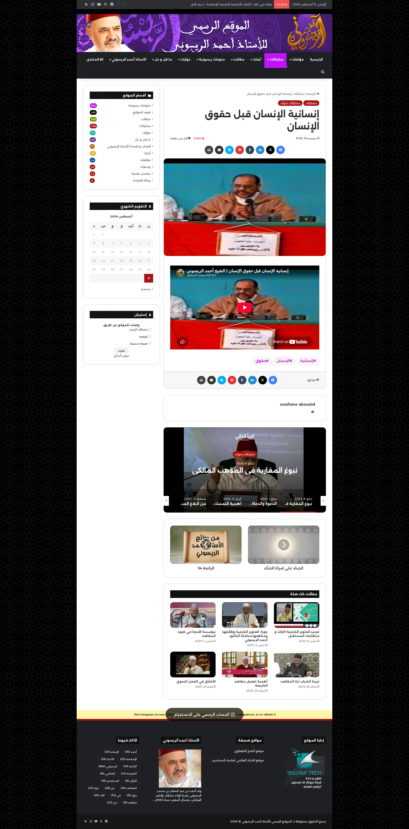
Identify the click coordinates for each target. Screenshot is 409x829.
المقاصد (129, 788)
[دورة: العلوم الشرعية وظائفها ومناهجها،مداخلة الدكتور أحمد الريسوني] (244, 615)
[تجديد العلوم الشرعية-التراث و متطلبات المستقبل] (296, 615)
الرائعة (130, 766)
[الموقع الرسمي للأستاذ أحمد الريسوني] (307, 32)
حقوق (260, 361)
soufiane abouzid (297, 404)
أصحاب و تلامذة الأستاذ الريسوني (129, 146)
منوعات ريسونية (212, 59)
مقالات (238, 59)
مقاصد (130, 802)
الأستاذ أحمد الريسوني (129, 59)
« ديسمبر (147, 289)
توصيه (143, 336)
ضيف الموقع (142, 112)
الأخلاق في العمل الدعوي (196, 681)
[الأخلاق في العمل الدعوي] (193, 664)
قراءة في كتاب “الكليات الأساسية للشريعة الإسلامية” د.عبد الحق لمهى (227, 4)
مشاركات (276, 59)
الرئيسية (316, 59)
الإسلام (112, 751)
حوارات (185, 59)
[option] (245, 470)
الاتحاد (107, 759)
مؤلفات (298, 59)
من (112, 802)
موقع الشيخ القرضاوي (249, 751)
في (116, 795)
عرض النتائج (121, 355)
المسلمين (110, 780)
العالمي (107, 773)
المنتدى (93, 59)
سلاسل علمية (141, 173)
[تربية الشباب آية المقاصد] (296, 664)
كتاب (99, 795)
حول (132, 795)
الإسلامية (128, 759)
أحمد (131, 751)
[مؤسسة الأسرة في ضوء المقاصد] (193, 615)
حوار (93, 788)
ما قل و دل (163, 59)
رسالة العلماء (142, 180)
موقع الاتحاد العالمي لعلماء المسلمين (238, 760)
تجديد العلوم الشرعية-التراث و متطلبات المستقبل (296, 634)
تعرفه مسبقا (138, 343)
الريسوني (107, 766)
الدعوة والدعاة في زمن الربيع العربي (244, 470)
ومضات (145, 166)
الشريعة (129, 773)
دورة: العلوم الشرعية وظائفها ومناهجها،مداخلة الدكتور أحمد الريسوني (245, 636)
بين (110, 788)
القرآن (131, 780)
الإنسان (283, 361)
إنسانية (306, 361)
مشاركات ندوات (290, 103)
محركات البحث (138, 329)
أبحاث (257, 59)
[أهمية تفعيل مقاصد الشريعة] (244, 664)
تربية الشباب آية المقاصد (300, 681)
